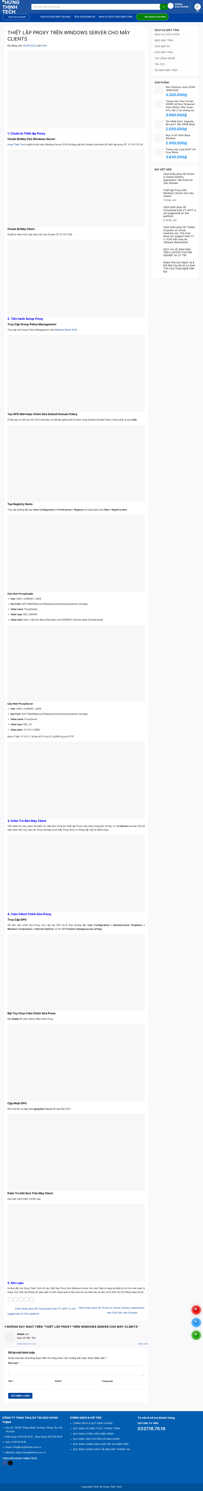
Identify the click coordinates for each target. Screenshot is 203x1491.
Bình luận (143, 1344)
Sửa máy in (162, 46)
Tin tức (160, 64)
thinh (44, 45)
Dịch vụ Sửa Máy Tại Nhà (56, 16)
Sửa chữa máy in (84, 16)
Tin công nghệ (165, 58)
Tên (11, 1381)
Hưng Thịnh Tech (16, 144)
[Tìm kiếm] (164, 7)
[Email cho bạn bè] (20, 1299)
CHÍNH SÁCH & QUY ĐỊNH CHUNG (92, 1423)
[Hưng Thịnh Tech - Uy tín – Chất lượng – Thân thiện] (14, 7)
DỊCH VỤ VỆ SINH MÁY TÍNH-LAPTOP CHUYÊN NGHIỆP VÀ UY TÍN (177, 252)
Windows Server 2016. (66, 329)
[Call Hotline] (171, 6)
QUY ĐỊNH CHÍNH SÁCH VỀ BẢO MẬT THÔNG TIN (101, 1449)
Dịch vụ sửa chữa (167, 34)
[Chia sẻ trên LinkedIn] (31, 1299)
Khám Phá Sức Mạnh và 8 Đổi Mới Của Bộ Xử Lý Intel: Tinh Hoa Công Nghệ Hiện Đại (179, 267)
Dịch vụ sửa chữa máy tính (115, 16)
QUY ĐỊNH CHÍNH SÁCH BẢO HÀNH (93, 1433)
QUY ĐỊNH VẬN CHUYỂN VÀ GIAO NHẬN (96, 1438)
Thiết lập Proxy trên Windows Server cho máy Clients (178, 193)
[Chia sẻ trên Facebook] (10, 1299)
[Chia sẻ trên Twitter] (15, 1299)
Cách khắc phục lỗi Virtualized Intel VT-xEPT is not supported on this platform (179, 212)
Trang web (107, 1381)
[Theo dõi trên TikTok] (10, 1462)
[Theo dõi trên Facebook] (5, 1462)
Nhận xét (169, 200)
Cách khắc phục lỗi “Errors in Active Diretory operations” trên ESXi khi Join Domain (178, 179)
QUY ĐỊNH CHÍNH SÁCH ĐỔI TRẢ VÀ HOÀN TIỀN (100, 1444)
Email (58, 1381)
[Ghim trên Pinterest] (26, 1299)
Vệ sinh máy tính (166, 70)
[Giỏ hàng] (197, 6)
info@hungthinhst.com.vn (27, 1447)
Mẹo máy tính (164, 40)
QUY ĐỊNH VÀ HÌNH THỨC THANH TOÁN (96, 1428)
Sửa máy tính (164, 52)
